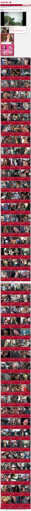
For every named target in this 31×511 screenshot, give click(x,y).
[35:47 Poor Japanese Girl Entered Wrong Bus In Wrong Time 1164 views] (6, 485)
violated (19, 30)
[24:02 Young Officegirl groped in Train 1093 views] (6, 339)
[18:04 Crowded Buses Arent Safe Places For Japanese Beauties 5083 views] (16, 102)
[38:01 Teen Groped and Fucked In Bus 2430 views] (16, 248)
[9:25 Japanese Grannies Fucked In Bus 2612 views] (25, 451)
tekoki (22, 30)
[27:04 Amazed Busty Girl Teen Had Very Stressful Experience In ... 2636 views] (16, 270)
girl (14, 30)
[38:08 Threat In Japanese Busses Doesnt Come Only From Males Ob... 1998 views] (25, 158)
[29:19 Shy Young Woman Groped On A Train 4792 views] (16, 136)
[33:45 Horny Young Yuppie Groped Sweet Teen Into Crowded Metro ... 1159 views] (16, 395)
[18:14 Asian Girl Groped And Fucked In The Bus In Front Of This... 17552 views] (16, 214)
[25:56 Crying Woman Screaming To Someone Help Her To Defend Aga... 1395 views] (16, 485)
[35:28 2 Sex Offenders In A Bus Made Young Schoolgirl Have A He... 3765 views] (16, 259)
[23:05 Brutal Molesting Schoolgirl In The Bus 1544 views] (16, 203)
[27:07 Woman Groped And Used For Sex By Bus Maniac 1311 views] (25, 429)
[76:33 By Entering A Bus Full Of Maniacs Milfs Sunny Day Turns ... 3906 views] (6, 259)
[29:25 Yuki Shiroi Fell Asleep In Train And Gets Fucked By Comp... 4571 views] (6, 451)
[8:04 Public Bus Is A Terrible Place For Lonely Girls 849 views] (6, 328)
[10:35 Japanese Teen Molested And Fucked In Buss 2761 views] (16, 147)
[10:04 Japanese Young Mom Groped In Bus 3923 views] (6, 373)
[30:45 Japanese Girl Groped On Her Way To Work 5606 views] (16, 225)
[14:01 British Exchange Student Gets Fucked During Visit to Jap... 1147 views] (6, 429)
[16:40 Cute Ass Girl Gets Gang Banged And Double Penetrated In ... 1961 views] (25, 270)
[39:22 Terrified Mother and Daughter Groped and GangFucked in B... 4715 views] (25, 192)
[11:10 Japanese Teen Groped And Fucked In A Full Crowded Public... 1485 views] (6, 395)
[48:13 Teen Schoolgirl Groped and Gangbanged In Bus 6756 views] (6, 248)
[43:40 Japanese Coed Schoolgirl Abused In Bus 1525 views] (16, 317)
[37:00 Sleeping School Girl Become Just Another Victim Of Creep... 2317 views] (25, 485)
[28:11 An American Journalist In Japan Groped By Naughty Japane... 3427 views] (25, 440)
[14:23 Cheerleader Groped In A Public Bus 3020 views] (25, 225)
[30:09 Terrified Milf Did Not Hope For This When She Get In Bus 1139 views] (16, 429)
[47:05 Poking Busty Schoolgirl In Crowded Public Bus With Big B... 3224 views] (25, 395)
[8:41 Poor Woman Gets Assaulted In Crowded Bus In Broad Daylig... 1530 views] (6, 462)
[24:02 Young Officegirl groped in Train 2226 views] (25, 147)
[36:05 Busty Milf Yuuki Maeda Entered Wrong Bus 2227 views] (6, 384)
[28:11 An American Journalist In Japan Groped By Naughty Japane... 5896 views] (25, 248)
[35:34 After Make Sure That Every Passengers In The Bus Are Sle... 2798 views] (16, 373)
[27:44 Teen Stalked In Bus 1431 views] (25, 462)
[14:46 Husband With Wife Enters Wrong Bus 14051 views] (6, 147)
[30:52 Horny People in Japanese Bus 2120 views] (16, 462)
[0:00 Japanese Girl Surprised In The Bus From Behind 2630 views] (25, 384)
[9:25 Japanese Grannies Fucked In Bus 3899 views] (6, 214)
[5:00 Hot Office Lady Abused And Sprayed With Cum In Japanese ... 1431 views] (25, 496)
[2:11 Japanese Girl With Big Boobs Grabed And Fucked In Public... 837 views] (16, 384)
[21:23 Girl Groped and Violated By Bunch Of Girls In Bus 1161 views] (25, 328)
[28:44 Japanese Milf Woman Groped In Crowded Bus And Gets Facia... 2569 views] (6, 270)
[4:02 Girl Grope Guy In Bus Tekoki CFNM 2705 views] (25, 339)
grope (16, 30)
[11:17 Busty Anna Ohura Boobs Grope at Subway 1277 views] (6, 496)
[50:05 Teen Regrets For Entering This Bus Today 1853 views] (16, 451)
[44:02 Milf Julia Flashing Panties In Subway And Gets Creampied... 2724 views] (6, 317)
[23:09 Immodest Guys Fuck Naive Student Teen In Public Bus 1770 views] (25, 259)
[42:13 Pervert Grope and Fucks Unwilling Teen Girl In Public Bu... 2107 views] (16, 496)
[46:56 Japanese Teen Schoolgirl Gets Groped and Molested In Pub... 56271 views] (6, 91)
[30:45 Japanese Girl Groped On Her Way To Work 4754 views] (16, 328)
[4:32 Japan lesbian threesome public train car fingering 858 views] (25, 317)
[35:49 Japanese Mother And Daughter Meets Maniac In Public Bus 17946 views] (25, 283)
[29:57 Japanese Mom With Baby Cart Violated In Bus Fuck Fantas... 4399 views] (25, 203)
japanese (12, 30)
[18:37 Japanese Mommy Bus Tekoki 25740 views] (16, 80)
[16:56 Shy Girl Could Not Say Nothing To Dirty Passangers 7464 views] (6, 102)
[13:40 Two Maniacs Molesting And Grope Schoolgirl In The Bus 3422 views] (16, 192)
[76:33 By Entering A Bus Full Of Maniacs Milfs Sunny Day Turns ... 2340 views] (25, 373)
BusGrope (14, 28)
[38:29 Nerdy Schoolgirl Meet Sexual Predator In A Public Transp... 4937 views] (6, 192)
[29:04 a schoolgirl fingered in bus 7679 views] (6, 203)
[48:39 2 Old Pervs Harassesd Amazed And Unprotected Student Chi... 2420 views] (25, 136)
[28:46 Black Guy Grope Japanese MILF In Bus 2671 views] (6, 80)
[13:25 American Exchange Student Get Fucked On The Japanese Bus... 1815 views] (6, 440)
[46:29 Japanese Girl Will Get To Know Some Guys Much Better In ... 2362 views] (6, 136)
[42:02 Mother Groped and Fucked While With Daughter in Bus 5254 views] (6, 283)
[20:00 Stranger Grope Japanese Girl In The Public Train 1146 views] (16, 440)
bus (20, 30)
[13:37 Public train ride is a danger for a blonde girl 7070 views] (25, 102)
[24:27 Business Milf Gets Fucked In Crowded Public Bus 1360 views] (16, 283)
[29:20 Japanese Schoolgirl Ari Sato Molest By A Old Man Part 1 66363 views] (16, 91)
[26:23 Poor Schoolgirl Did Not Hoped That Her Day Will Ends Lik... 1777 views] (25, 214)
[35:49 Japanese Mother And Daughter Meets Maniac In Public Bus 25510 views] (25, 80)
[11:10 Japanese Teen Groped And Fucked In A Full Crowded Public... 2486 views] (25, 91)
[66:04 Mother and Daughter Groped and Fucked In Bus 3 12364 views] (16, 339)
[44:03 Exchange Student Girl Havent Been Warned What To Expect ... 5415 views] (6, 225)
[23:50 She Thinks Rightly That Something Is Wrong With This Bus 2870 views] (16, 158)
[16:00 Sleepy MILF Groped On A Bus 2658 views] (6, 158)
